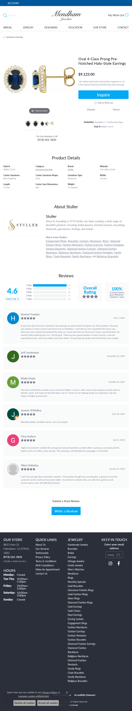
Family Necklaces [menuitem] (77, 676)
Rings (106, 241)
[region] (39, 79)
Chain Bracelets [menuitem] (76, 672)
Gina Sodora (28, 436)
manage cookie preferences (33, 696)
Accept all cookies (48, 703)
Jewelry (28, 27)
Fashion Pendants (114, 244)
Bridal (7, 27)
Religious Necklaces (70, 252)
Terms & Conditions (46, 561)
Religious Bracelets (107, 256)
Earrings (84, 241)
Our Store (100, 27)
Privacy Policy (43, 557)
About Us (41, 544)
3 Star (29, 292)
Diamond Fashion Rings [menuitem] (80, 602)
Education (75, 27)
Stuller (71, 169)
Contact (123, 27)
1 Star (29, 299)
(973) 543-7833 (47, 140)
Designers (51, 27)
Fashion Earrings (94, 244)
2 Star (29, 295)
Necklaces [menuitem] (73, 573)
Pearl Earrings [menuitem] (75, 615)
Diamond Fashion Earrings (81, 248)
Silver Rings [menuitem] (74, 598)
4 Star (29, 288)
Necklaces (95, 241)
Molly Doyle (28, 378)
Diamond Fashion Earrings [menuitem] (81, 643)
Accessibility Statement (84, 695)
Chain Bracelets (62, 256)
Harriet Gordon (30, 314)
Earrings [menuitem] (72, 557)
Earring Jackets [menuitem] (76, 619)
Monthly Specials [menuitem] (77, 581)
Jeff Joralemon (30, 352)
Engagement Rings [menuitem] (77, 623)
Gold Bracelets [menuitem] (75, 586)
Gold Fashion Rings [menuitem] (78, 594)
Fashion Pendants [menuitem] (77, 635)
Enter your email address (114, 546)
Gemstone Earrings (14, 37)
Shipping (91, 109)
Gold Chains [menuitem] (74, 610)
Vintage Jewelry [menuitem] (76, 561)
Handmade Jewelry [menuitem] (78, 544)
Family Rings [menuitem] (74, 668)
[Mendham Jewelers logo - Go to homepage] (66, 15)
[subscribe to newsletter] (118, 555)
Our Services (42, 548)
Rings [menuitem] (70, 577)
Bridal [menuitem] (71, 553)
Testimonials (42, 553)
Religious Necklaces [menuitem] (78, 656)
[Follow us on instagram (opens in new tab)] (110, 563)
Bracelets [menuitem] (72, 548)
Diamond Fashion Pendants (97, 252)
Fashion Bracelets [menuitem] (77, 639)
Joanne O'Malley (31, 410)
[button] (13, 3)
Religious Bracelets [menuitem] (77, 681)
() (69, 285)
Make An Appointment (48, 569)
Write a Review (66, 511)
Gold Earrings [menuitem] (75, 606)
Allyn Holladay (29, 465)
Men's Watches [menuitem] (76, 569)
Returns (116, 109)
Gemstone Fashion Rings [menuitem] (81, 590)
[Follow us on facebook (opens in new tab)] (119, 563)
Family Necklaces (81, 256)
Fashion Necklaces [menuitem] (77, 627)
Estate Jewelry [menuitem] (75, 565)
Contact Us (41, 573)
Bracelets (73, 241)
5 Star (29, 285)
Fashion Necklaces (73, 244)
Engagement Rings (56, 241)
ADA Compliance (45, 565)
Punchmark (72, 705)
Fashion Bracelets (56, 248)
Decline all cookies (24, 703)
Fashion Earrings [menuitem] (76, 631)
